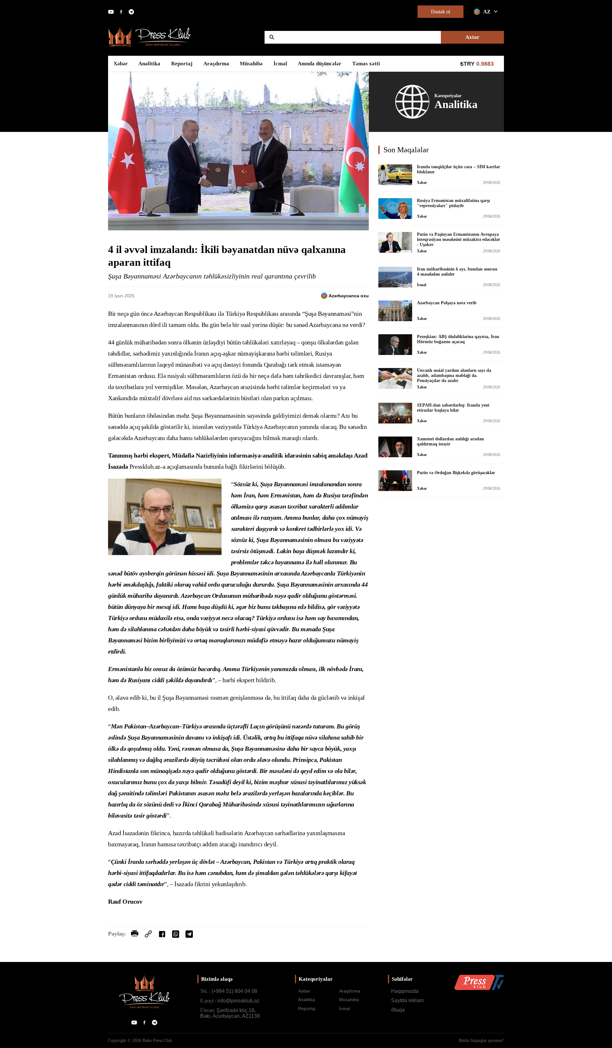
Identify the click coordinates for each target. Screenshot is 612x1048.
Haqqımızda (405, 991)
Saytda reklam (407, 1000)
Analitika (149, 64)
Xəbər (120, 64)
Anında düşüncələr (319, 64)
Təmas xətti (366, 64)
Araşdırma (216, 64)
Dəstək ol (440, 11)
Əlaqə (398, 1010)
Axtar (472, 37)
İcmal (280, 64)
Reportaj (182, 64)
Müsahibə (251, 64)
